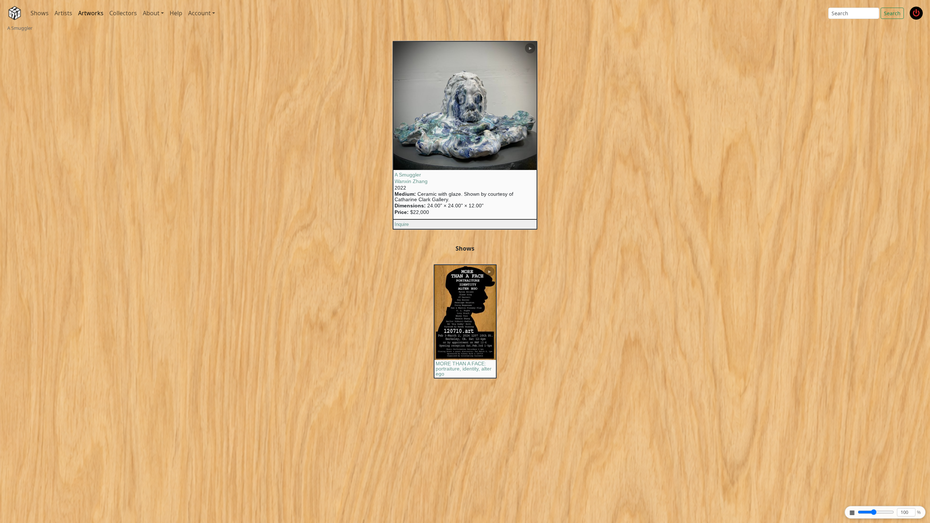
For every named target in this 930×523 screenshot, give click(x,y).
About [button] (151, 13)
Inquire (402, 224)
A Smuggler (408, 175)
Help (176, 13)
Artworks (91, 13)
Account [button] (199, 13)
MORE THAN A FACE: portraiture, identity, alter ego (464, 369)
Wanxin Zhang (411, 181)
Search (892, 13)
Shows (40, 13)
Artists (63, 13)
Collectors (123, 13)
